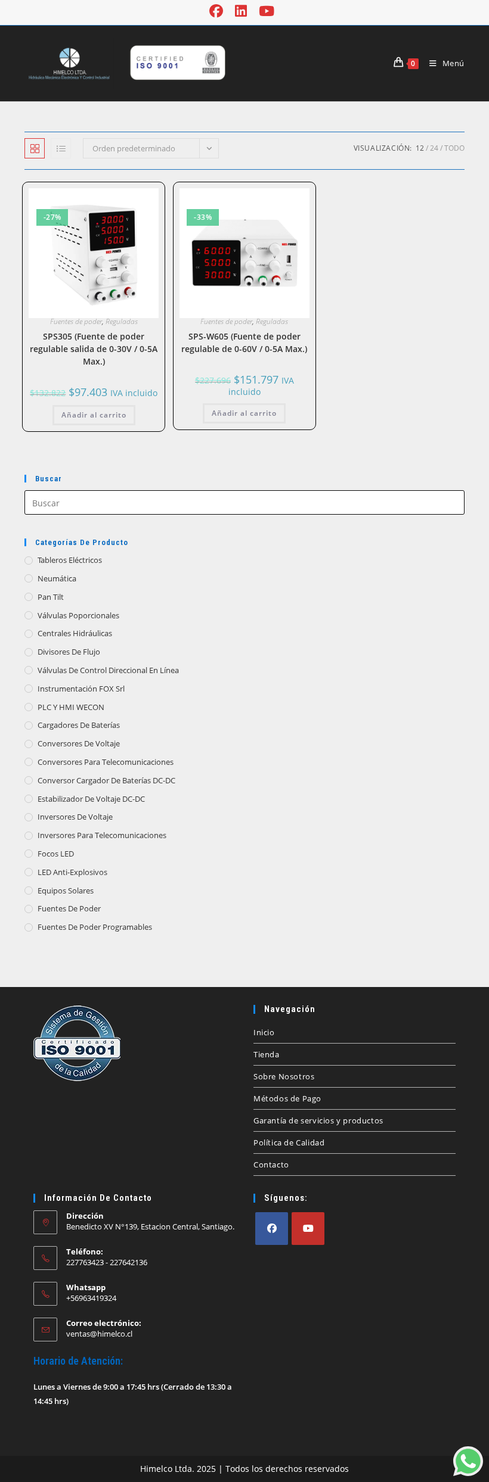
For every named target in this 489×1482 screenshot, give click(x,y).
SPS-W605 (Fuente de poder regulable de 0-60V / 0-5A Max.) (244, 342)
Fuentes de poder (76, 321)
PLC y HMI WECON (71, 707)
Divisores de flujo (69, 651)
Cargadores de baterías (79, 725)
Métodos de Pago (287, 1098)
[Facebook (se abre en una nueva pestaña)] (219, 11)
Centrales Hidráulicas (75, 633)
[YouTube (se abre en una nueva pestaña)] (266, 11)
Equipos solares (66, 890)
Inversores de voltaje (75, 816)
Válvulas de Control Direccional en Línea (108, 670)
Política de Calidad (288, 1142)
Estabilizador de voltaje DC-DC (91, 798)
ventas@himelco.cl (99, 1333)
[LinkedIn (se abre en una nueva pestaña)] (241, 11)
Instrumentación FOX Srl (81, 688)
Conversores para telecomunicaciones (106, 761)
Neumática (57, 578)
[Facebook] (271, 1228)
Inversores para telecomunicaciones (102, 835)
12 (420, 148)
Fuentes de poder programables (95, 926)
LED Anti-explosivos (72, 872)
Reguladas (122, 321)
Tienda (266, 1054)
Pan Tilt (51, 596)
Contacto (271, 1164)
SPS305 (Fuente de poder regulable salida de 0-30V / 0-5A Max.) (93, 349)
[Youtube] (308, 1228)
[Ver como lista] (61, 148)
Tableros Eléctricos (70, 560)
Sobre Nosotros (283, 1076)
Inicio (264, 1032)
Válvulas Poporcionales (78, 615)
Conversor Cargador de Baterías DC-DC (106, 780)
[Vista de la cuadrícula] (34, 148)
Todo (454, 148)
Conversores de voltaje (79, 743)
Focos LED (56, 853)
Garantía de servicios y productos (318, 1120)
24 (434, 148)
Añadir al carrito (93, 415)
